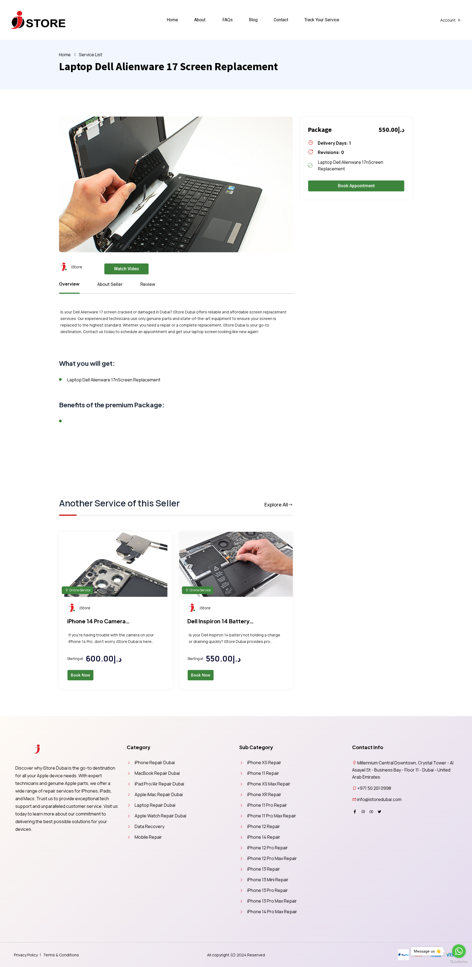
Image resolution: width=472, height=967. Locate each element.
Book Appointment (356, 185)
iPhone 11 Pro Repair (267, 805)
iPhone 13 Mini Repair (267, 880)
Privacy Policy (26, 954)
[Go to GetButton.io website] (459, 961)
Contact (281, 19)
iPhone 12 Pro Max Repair (272, 858)
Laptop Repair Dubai (155, 805)
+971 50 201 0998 (374, 788)
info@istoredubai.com (379, 799)
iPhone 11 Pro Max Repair (271, 816)
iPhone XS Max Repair (268, 784)
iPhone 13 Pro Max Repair (272, 901)
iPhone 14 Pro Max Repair (272, 912)
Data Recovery (149, 826)
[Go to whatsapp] (459, 951)
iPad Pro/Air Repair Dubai (159, 784)
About (199, 19)
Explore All (276, 504)
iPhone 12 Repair (263, 826)
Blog (253, 19)
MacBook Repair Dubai (157, 773)
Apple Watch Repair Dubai (160, 816)
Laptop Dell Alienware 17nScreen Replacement (113, 380)
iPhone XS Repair (264, 763)
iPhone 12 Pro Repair (267, 848)
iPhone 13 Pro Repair (267, 890)
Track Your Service (321, 19)
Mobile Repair (148, 837)
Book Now (80, 675)
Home (172, 19)
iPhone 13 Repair (263, 869)
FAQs (227, 19)
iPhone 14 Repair (263, 837)
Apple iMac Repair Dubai (159, 794)
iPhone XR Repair (264, 794)
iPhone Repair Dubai (155, 763)
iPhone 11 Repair (263, 773)
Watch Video (126, 268)
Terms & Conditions (61, 954)
